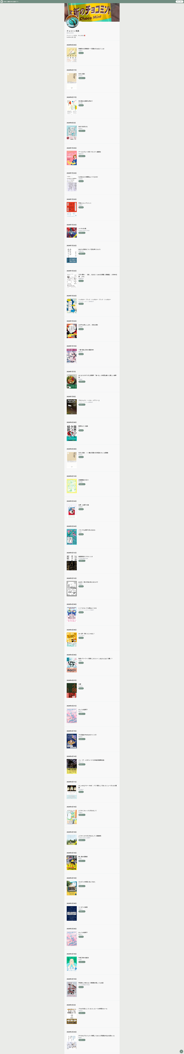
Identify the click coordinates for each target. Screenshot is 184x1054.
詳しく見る (179, 1)
